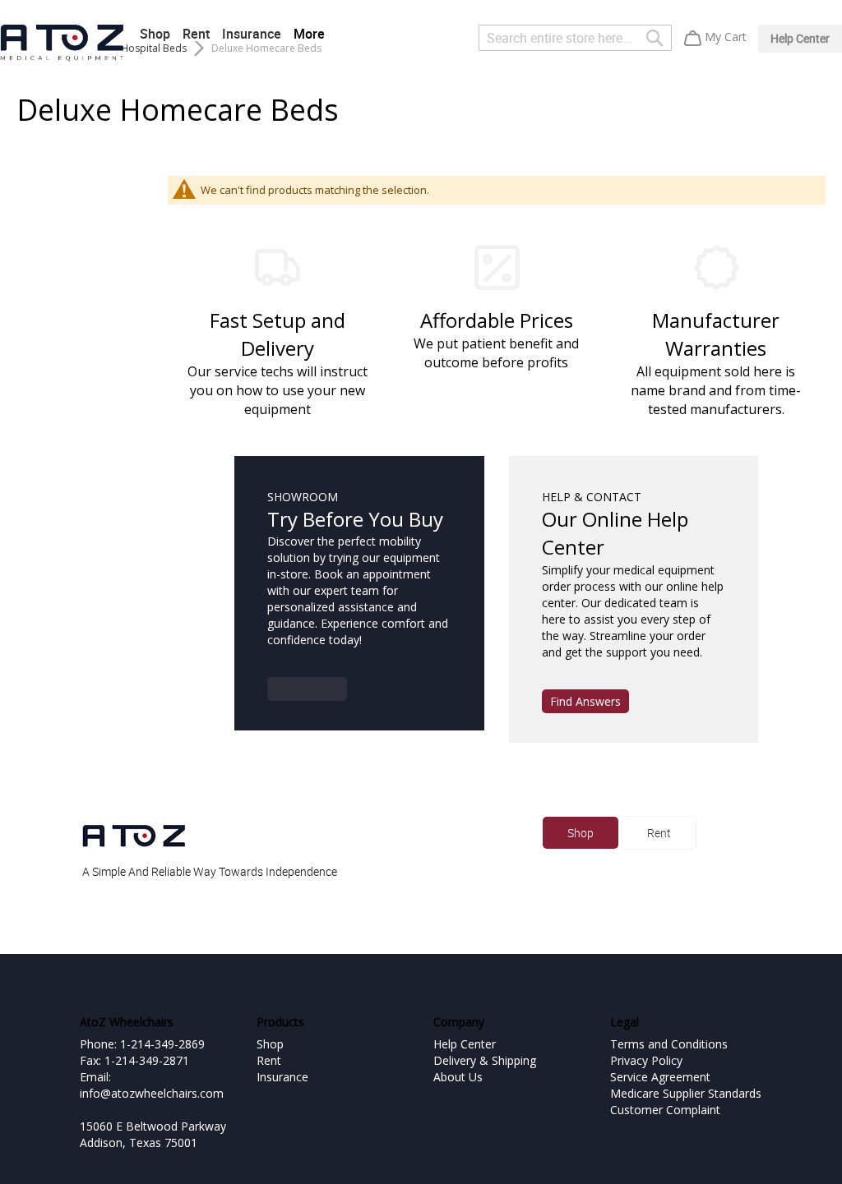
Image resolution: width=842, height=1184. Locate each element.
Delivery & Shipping (484, 1060)
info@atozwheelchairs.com (152, 1093)
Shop (155, 34)
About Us (458, 1077)
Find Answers (585, 701)
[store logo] (61, 43)
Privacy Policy (646, 1060)
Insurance (251, 34)
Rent (196, 34)
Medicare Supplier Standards (685, 1093)
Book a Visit (307, 689)
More (309, 34)
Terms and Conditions (669, 1044)
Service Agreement (660, 1077)
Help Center (800, 38)
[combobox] (575, 38)
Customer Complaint (665, 1109)
